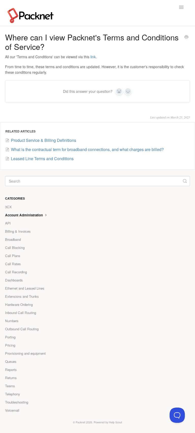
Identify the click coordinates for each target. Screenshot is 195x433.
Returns (11, 377)
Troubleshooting (16, 402)
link (93, 56)
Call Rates (13, 263)
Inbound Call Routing (20, 312)
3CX (8, 206)
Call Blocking (15, 247)
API (8, 223)
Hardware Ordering (19, 304)
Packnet (80, 422)
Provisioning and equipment (25, 353)
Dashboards (14, 280)
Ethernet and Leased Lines (24, 288)
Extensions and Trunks (22, 296)
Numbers (12, 320)
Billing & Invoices (18, 231)
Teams (10, 385)
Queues (11, 361)
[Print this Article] (186, 37)
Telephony (12, 394)
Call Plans (12, 255)
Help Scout (115, 422)
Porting (10, 337)
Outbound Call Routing (22, 328)
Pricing (10, 345)
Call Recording (16, 272)
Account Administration (24, 215)
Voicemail (12, 410)
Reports (11, 369)
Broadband (13, 239)
